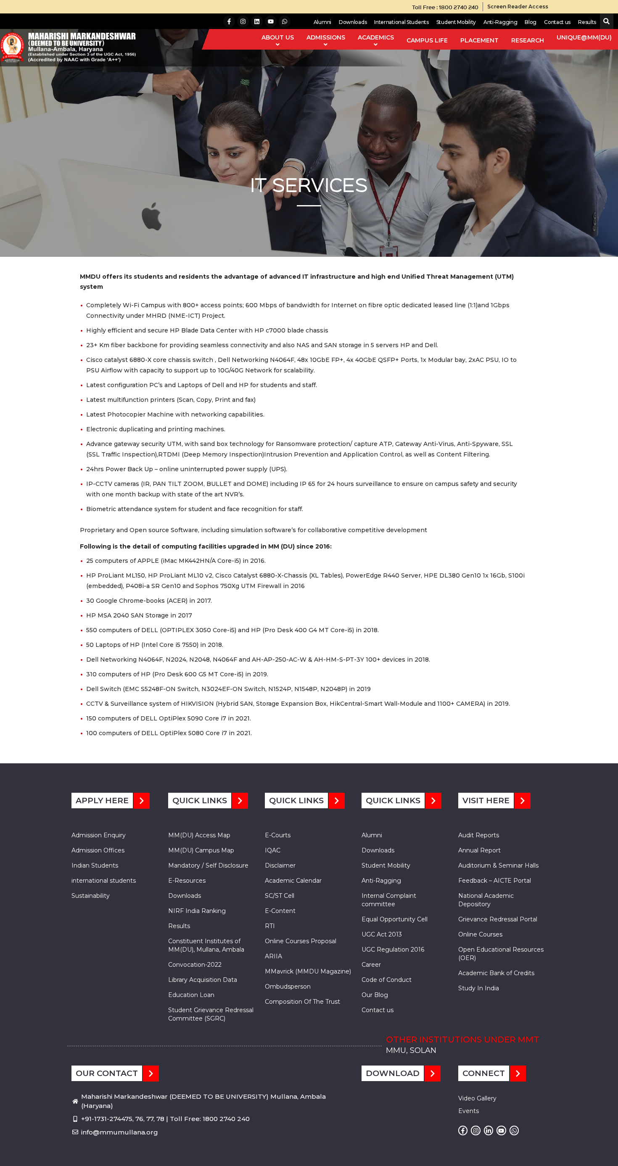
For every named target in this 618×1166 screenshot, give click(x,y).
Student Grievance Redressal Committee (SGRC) (211, 1014)
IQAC (272, 850)
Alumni (322, 22)
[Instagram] (243, 21)
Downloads (353, 22)
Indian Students (94, 865)
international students (103, 880)
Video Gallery (477, 1098)
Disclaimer (280, 865)
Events (468, 1111)
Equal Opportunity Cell (395, 919)
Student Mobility (456, 22)
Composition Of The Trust (302, 1001)
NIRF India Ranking (197, 911)
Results (587, 22)
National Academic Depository (486, 900)
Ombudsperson (288, 986)
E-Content (280, 911)
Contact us (557, 22)
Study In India (478, 988)
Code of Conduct (387, 980)
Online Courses (480, 934)
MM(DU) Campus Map (201, 850)
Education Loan (191, 995)
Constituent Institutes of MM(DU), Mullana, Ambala (206, 945)
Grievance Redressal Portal (497, 919)
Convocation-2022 (195, 964)
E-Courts (278, 835)
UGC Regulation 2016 (393, 949)
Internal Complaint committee (389, 900)
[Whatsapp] (285, 21)
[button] (605, 21)
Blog (530, 22)
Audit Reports (478, 835)
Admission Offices (97, 850)
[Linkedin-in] (488, 1130)
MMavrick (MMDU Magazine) (308, 971)
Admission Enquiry (98, 835)
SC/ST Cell (279, 896)
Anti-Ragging (500, 22)
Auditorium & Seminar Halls (498, 865)
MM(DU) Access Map (199, 835)
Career (371, 964)
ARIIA (273, 956)
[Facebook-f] (229, 21)
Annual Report (479, 850)
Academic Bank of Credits (496, 973)
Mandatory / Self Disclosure (208, 865)
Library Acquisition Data (202, 980)
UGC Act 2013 (382, 934)
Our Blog (375, 995)
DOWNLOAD (393, 1073)
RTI (270, 926)
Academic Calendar (293, 880)
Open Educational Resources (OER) (501, 954)
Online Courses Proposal (300, 941)
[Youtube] (271, 21)
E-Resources (187, 880)
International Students (401, 22)
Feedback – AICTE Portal (494, 880)
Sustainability (90, 896)
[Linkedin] (257, 21)
